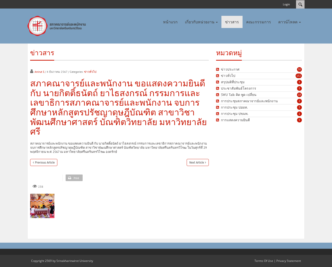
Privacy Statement (288, 261)
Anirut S (39, 72)
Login (286, 4)
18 (299, 94)
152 (299, 75)
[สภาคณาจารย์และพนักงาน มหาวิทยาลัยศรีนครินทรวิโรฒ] (57, 25)
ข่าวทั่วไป (90, 72)
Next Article (196, 162)
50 (299, 69)
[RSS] (218, 69)
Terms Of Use (263, 261)
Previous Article (45, 162)
